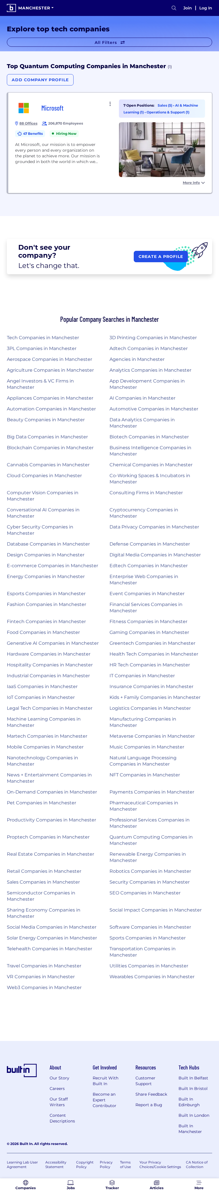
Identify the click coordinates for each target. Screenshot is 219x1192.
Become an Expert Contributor (104, 1100)
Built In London (194, 1115)
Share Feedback (151, 1094)
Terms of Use (125, 1164)
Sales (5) (165, 105)
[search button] (174, 8)
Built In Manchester (190, 1128)
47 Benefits (33, 133)
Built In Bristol (193, 1088)
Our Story (59, 1078)
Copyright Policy (85, 1164)
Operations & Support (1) (168, 112)
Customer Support (145, 1080)
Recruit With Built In (105, 1080)
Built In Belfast (193, 1078)
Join (187, 8)
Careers (57, 1088)
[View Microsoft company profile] (110, 143)
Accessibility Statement (55, 1164)
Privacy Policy (106, 1164)
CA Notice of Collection (197, 1164)
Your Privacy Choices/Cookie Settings (160, 1164)
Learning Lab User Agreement (22, 1164)
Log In (205, 8)
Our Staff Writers (59, 1102)
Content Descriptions (62, 1118)
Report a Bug (148, 1104)
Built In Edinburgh (189, 1102)
